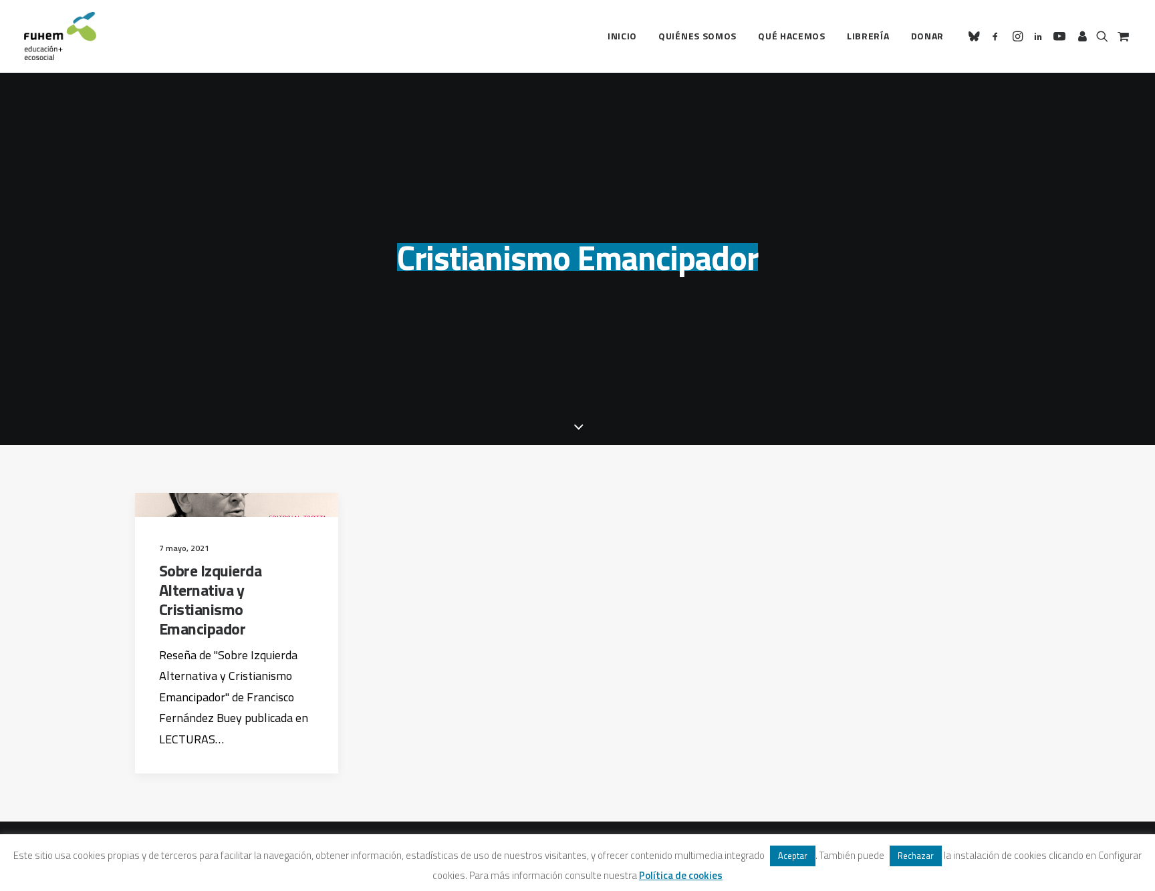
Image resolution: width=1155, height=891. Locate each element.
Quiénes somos (697, 36)
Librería (868, 36)
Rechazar (916, 855)
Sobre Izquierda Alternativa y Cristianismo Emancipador (210, 599)
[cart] (1122, 36)
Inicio (622, 36)
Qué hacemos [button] (791, 36)
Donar (927, 36)
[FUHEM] (60, 36)
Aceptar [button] (792, 855)
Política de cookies (681, 875)
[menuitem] (622, 36)
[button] (976, 36)
